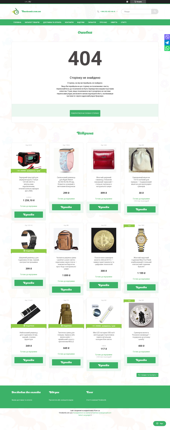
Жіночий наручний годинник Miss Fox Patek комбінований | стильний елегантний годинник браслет (141, 262)
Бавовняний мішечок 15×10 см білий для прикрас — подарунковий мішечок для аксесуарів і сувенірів (141, 181)
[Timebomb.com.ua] (15, 11)
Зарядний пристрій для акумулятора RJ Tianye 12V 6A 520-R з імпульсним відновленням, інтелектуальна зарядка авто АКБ (29, 184)
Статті (123, 22)
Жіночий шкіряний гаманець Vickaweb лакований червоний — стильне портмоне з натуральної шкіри (103, 181)
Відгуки (80, 22)
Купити (28, 215)
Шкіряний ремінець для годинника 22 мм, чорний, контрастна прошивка (28, 260)
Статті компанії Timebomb (96, 400)
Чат (161, 424)
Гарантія (92, 22)
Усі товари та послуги (147, 375)
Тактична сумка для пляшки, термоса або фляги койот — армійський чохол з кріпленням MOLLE (66, 337)
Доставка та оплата (52, 22)
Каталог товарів (32, 22)
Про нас (103, 22)
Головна (17, 22)
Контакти (69, 22)
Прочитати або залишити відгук (61, 400)
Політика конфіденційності (101, 413)
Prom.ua (97, 410)
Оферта (114, 22)
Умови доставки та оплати (22, 400)
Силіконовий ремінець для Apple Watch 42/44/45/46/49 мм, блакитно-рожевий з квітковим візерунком (66, 181)
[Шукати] (154, 11)
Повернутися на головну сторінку (85, 113)
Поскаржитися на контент (82, 413)
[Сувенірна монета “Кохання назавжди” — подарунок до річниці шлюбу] (141, 315)
